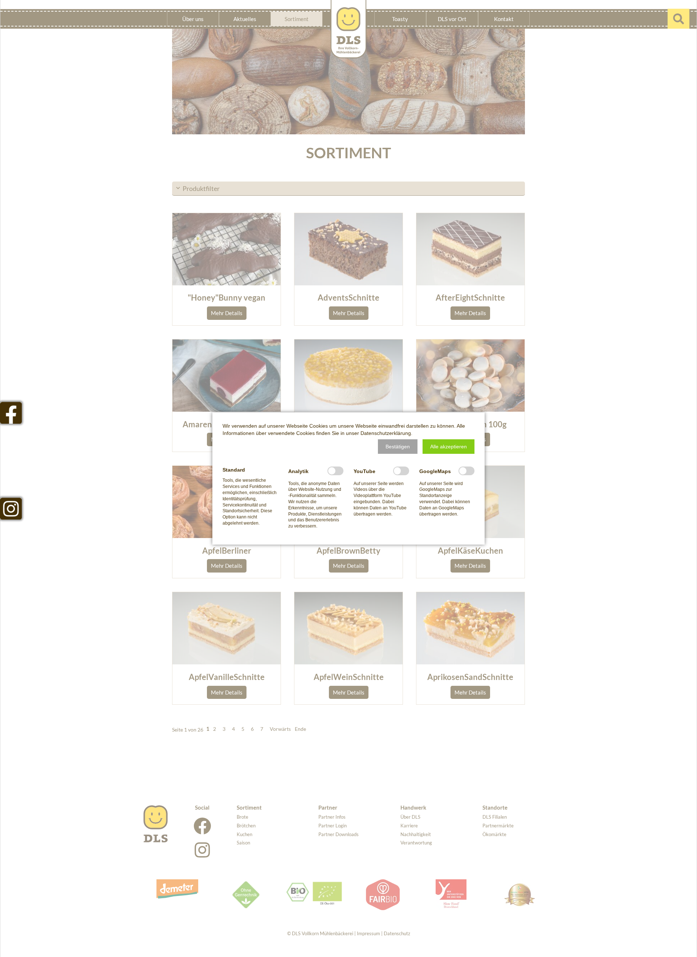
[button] (397, 446)
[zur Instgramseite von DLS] (11, 509)
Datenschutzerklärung (385, 433)
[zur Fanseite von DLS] (11, 413)
